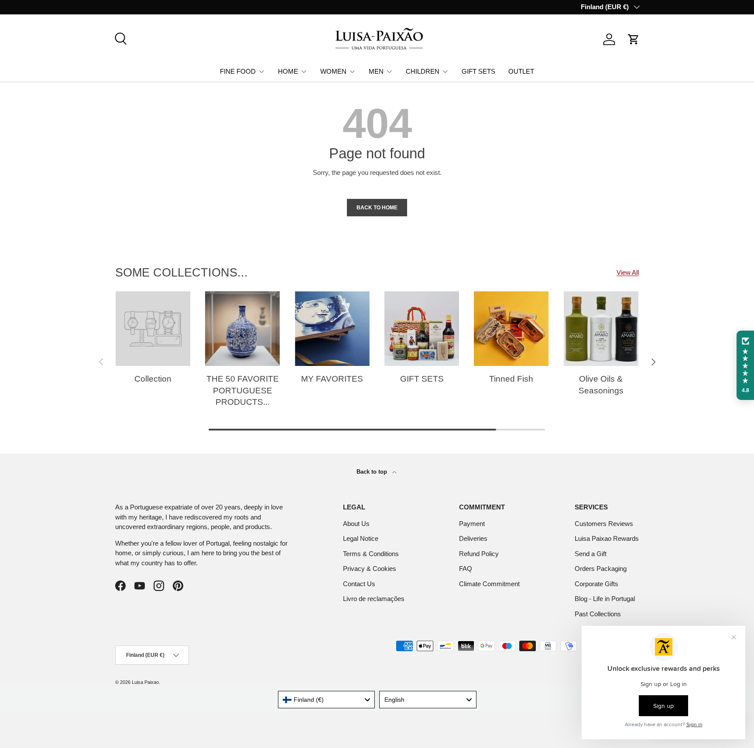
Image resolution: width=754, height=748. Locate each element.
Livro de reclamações (373, 598)
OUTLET (521, 71)
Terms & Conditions (371, 553)
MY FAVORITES (332, 378)
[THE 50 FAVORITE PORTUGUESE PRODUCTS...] (242, 328)
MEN (376, 71)
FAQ (465, 568)
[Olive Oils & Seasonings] (601, 328)
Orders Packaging (601, 568)
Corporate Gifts (596, 583)
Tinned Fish (511, 378)
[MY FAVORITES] (332, 328)
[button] (633, 39)
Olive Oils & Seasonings (601, 384)
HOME (288, 71)
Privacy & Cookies (369, 568)
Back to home (377, 208)
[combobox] (326, 699)
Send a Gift (591, 553)
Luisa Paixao (145, 682)
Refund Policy (479, 553)
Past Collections (598, 614)
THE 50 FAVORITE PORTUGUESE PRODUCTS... (242, 390)
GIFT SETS (478, 71)
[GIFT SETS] (421, 328)
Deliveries (473, 538)
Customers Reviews (604, 523)
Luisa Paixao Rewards (607, 538)
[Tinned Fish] (511, 328)
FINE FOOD (238, 71)
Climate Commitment (489, 583)
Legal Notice (360, 538)
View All (628, 272)
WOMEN (333, 71)
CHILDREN (422, 71)
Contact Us (359, 583)
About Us (356, 523)
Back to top (372, 471)
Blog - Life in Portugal (605, 598)
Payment (472, 523)
